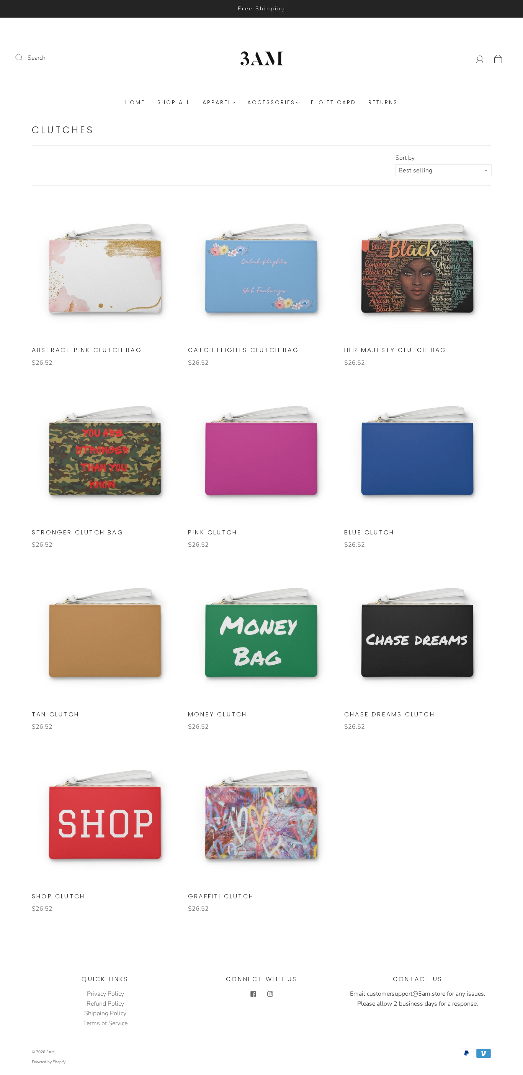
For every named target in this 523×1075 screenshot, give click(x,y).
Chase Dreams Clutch (389, 714)
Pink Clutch (212, 532)
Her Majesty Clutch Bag (395, 350)
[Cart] (498, 57)
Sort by (405, 158)
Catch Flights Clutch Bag (243, 350)
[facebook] (253, 993)
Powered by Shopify (48, 1062)
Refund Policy (105, 1004)
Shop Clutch (58, 896)
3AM (50, 1052)
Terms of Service (105, 1023)
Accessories (271, 102)
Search (37, 58)
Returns (383, 102)
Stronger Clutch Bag (78, 532)
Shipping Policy (105, 1013)
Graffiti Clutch (221, 896)
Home (135, 102)
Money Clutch (217, 714)
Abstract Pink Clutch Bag (87, 350)
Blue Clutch (369, 532)
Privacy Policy (105, 994)
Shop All (173, 102)
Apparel (217, 102)
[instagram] (270, 993)
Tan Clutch (55, 714)
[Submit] (23, 57)
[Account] (480, 57)
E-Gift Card (333, 102)
